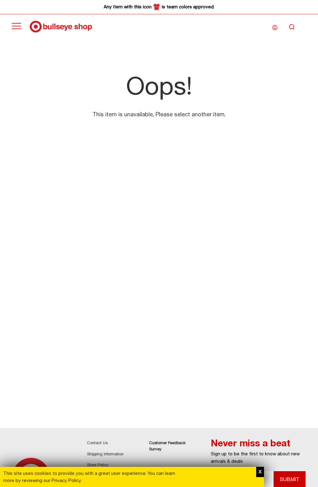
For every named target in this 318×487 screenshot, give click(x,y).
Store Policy (97, 464)
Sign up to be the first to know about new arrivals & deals (255, 457)
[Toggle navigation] (16, 26)
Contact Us (97, 442)
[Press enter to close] (260, 472)
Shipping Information (105, 453)
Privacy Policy (66, 480)
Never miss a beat (250, 443)
